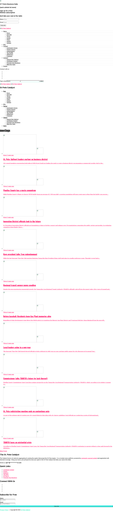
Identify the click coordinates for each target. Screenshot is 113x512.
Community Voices (12, 48)
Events (5, 66)
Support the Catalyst (12, 59)
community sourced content (89, 458)
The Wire (5, 474)
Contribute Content (12, 61)
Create (8, 38)
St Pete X (6, 476)
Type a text (3, 81)
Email (1, 22)
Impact (9, 41)
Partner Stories (11, 49)
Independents (11, 51)
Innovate (9, 35)
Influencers (10, 54)
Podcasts (9, 56)
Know (8, 33)
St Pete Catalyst (25, 510)
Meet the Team (11, 64)
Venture (9, 43)
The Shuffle (10, 53)
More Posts (3, 451)
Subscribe (3, 25)
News (5, 31)
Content (5, 46)
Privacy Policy (4, 510)
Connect (5, 58)
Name (1, 19)
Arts (4, 44)
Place (8, 39)
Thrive (8, 36)
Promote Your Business (13, 63)
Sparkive (5, 473)
